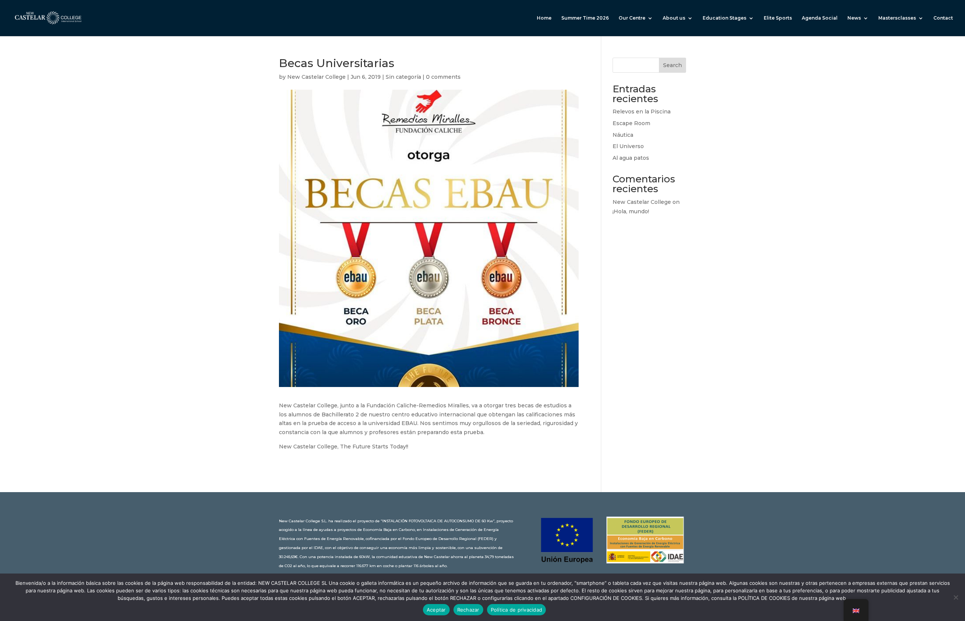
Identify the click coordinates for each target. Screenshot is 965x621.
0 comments (443, 76)
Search (672, 65)
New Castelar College (316, 76)
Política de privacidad (516, 610)
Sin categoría (403, 76)
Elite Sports (778, 18)
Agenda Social (820, 18)
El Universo (628, 146)
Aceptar (436, 610)
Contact (943, 18)
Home (544, 18)
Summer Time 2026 (585, 18)
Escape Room (631, 123)
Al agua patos (631, 157)
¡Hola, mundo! (631, 211)
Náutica (623, 135)
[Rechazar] (955, 597)
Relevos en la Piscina (642, 111)
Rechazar (468, 610)
